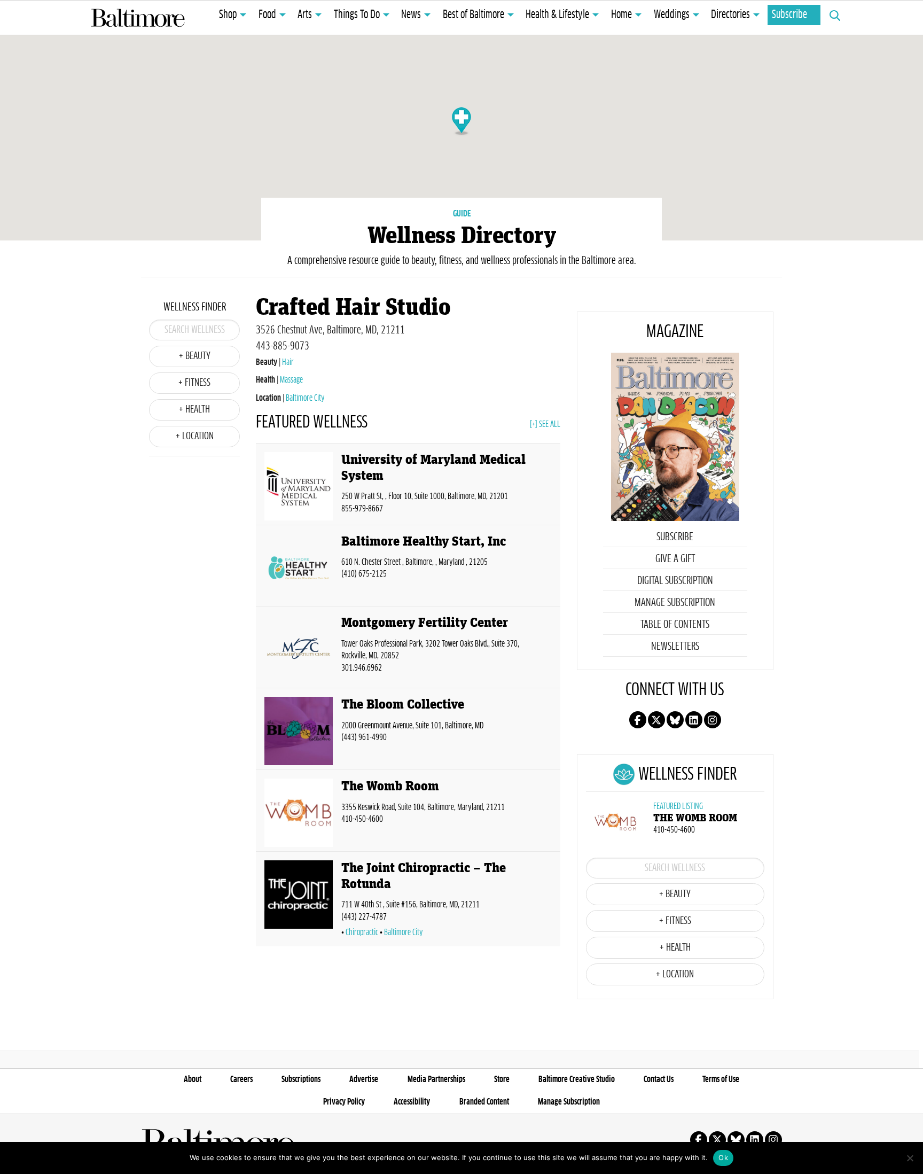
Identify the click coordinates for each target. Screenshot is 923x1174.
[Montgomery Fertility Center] (298, 649)
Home (621, 15)
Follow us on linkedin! (693, 719)
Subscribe (789, 15)
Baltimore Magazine (138, 17)
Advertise (363, 1079)
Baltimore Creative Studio (576, 1079)
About (192, 1079)
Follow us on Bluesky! (675, 719)
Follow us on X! (656, 719)
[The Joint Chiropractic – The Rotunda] (298, 901)
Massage (291, 380)
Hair (288, 362)
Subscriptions (300, 1079)
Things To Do (357, 15)
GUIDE (462, 213)
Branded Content (484, 1102)
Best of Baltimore (473, 15)
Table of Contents (674, 624)
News (411, 15)
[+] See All (545, 424)
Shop (228, 15)
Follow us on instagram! (712, 719)
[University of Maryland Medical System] (298, 486)
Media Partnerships (436, 1079)
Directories (730, 15)
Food (267, 15)
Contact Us (659, 1079)
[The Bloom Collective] (298, 731)
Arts (305, 15)
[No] (909, 1158)
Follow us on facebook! (637, 719)
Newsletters (675, 646)
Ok (723, 1157)
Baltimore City (305, 398)
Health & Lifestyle (557, 15)
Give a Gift (675, 559)
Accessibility (412, 1102)
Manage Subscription (675, 602)
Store (502, 1079)
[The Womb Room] (298, 813)
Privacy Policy (344, 1102)
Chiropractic (362, 932)
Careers (241, 1079)
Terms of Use (720, 1079)
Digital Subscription (675, 581)
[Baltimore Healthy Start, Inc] (298, 568)
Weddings (672, 15)
